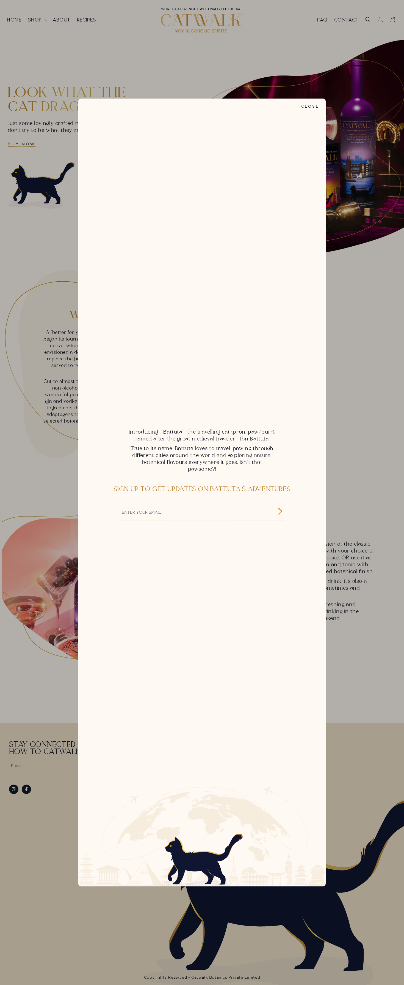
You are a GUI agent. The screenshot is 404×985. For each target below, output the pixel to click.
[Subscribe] (280, 512)
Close (310, 106)
